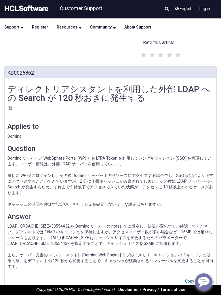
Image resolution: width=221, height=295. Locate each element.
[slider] (160, 54)
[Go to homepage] (25, 8)
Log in (204, 8)
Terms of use (172, 289)
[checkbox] (142, 53)
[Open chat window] (203, 282)
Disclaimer (128, 289)
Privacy (149, 289)
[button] (167, 9)
